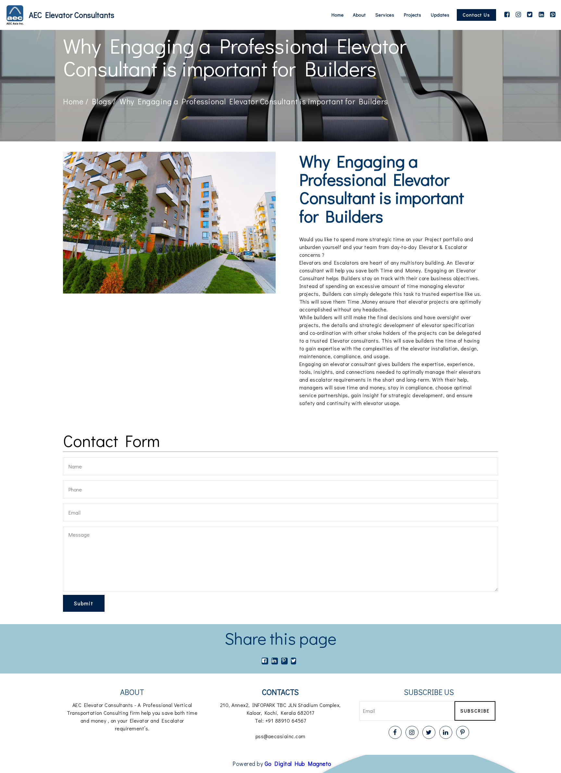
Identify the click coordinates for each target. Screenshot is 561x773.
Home (337, 15)
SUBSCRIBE (475, 711)
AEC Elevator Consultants (71, 15)
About (359, 15)
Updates (440, 15)
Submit (84, 603)
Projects (412, 15)
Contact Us (476, 15)
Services (384, 15)
